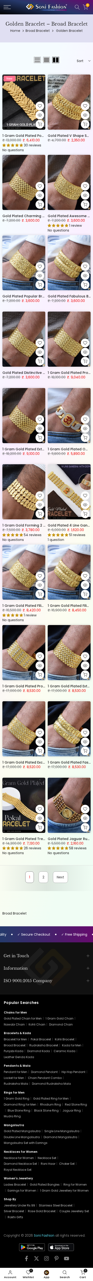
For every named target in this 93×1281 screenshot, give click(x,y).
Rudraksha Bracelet (43, 1045)
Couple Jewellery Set (74, 1211)
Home (15, 30)
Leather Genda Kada (19, 1057)
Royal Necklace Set (17, 1170)
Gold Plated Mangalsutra (22, 1131)
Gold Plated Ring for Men (51, 1098)
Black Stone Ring (46, 1110)
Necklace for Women (19, 1158)
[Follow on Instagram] (46, 1260)
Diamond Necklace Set (20, 1164)
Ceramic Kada (64, 1051)
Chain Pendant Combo (45, 1078)
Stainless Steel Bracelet (55, 1205)
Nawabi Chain (14, 1024)
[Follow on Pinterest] (56, 1260)
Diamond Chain (61, 1024)
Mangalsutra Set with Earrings (25, 1143)
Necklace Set (47, 1158)
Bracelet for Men (15, 1039)
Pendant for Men (15, 1072)
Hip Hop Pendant (73, 1072)
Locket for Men (14, 1078)
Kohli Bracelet (64, 1039)
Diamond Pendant (44, 1072)
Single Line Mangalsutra (61, 1131)
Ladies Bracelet (15, 1184)
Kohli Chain (37, 1024)
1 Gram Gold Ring (16, 1098)
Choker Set (67, 1164)
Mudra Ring (12, 1116)
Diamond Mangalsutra (60, 1137)
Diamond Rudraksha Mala (51, 1084)
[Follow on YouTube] (66, 1260)
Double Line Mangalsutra (22, 1137)
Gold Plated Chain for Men (23, 1018)
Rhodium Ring (50, 1104)
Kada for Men (71, 1045)
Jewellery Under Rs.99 (19, 1205)
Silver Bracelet (14, 1211)
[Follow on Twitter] (36, 1260)
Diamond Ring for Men (20, 1104)
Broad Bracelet (38, 30)
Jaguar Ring (71, 1110)
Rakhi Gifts (15, 1217)
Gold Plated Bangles (45, 1184)
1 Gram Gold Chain (59, 1018)
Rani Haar (48, 1164)
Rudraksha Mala (16, 1084)
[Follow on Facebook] (26, 1260)
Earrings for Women (22, 1190)
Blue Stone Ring (19, 1110)
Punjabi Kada (13, 1051)
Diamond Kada (38, 1051)
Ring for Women (75, 1184)
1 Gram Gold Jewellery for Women (64, 1190)
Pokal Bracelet (41, 1039)
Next (60, 877)
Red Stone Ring (76, 1104)
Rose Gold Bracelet (42, 1211)
